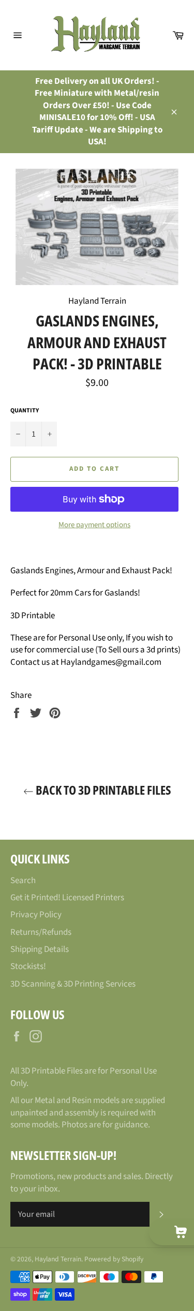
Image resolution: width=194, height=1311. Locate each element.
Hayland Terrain (58, 1259)
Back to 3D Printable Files (102, 789)
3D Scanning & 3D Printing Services (73, 984)
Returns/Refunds (40, 932)
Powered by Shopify (113, 1259)
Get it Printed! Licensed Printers (67, 897)
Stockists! (28, 966)
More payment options (94, 525)
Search (23, 880)
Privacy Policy (36, 914)
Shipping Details (39, 949)
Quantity (24, 411)
